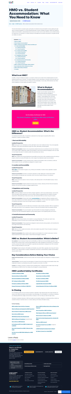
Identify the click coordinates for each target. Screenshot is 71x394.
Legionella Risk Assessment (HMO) (43, 283)
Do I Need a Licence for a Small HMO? (44, 331)
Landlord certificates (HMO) (18, 273)
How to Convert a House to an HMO (43, 315)
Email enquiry (58, 351)
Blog (43, 2)
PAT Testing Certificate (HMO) (18, 281)
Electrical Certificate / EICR (29, 375)
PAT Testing (27, 379)
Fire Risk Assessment (41, 379)
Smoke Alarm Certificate (42, 375)
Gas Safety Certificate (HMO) (42, 273)
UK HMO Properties (26, 20)
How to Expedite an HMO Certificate (44, 310)
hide (19, 39)
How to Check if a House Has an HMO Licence (21, 311)
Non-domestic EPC (54, 382)
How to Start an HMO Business (18, 321)
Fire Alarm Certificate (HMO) (42, 278)
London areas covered (47, 363)
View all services (53, 374)
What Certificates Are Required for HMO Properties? (23, 308)
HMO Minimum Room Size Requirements (20, 316)
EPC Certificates (27, 377)
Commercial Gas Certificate (42, 380)
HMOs (15, 169)
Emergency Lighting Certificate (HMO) (20, 283)
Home (28, 2)
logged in (14, 339)
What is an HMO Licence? (41, 322)
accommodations (35, 198)
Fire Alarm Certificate (41, 374)
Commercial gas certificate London (30, 366)
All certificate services (28, 363)
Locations (39, 2)
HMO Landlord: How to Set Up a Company (21, 306)
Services (32, 2)
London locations (53, 379)
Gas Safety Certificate (28, 374)
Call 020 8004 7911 (53, 2)
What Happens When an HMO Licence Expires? (46, 312)
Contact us (52, 377)
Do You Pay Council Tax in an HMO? (43, 324)
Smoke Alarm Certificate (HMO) (43, 276)
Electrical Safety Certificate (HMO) (19, 276)
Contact (47, 2)
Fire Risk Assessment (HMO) (42, 281)
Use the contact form (49, 351)
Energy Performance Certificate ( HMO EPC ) (21, 286)
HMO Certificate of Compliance (18, 319)
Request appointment (29, 351)
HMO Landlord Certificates (29, 380)
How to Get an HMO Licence (18, 314)
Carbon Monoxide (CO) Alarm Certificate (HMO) (46, 286)
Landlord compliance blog (55, 380)
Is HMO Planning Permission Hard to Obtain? (45, 328)
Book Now (60, 2)
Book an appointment (54, 375)
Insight (13, 23)
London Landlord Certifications (13, 373)
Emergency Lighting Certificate (43, 377)
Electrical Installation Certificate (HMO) (20, 278)
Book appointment (47, 366)
